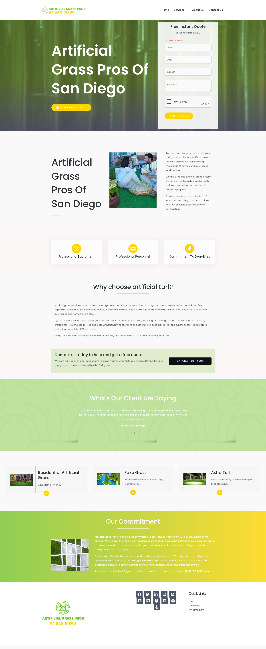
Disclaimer (194, 609)
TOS (191, 605)
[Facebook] (139, 598)
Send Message (178, 115)
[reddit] (164, 605)
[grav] (156, 605)
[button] (71, 107)
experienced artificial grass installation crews (172, 545)
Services (179, 10)
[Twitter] (147, 598)
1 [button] (131, 437)
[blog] (172, 598)
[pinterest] (140, 605)
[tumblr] (148, 605)
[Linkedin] (156, 598)
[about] (173, 605)
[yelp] (157, 611)
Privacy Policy (196, 614)
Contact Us (216, 10)
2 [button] (134, 437)
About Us (198, 10)
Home (165, 10)
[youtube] (164, 598)
